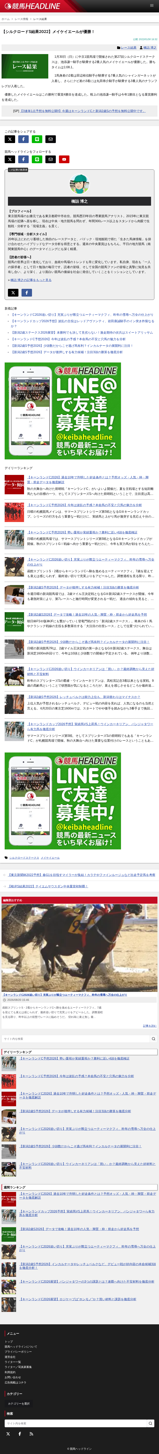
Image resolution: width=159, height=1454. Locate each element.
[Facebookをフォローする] (19, 1433)
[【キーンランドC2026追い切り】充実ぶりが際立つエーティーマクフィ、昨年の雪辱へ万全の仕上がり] (14, 566)
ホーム (6, 19)
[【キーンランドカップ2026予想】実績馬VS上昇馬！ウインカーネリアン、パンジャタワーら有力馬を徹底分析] (14, 731)
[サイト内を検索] (153, 1039)
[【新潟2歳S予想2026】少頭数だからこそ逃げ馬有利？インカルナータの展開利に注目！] (14, 649)
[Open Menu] (153, 5)
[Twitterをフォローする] (8, 1433)
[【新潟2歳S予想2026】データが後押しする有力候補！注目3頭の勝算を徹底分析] (14, 594)
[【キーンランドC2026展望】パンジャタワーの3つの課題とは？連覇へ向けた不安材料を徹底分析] (9, 1287)
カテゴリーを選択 (19, 1403)
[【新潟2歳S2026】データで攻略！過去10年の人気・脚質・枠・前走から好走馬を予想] (14, 622)
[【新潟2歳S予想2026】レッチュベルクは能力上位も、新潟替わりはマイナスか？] (14, 704)
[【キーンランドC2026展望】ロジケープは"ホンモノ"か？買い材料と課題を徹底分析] (9, 1304)
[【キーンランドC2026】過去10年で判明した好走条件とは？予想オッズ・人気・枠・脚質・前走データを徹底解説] (14, 484)
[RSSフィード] (31, 1433)
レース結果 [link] (40, 19)
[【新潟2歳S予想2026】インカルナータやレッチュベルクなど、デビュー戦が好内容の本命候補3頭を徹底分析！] (9, 1269)
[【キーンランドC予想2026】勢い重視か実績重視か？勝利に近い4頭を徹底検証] (14, 539)
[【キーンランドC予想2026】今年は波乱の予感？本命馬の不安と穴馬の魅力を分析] (14, 512)
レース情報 (21, 19)
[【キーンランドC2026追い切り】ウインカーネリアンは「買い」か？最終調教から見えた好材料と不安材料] (14, 676)
